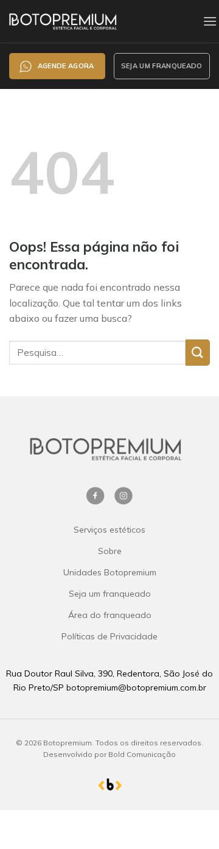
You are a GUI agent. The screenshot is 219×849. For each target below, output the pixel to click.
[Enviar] (198, 352)
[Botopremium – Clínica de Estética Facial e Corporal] (89, 21)
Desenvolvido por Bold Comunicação (109, 754)
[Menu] (210, 21)
